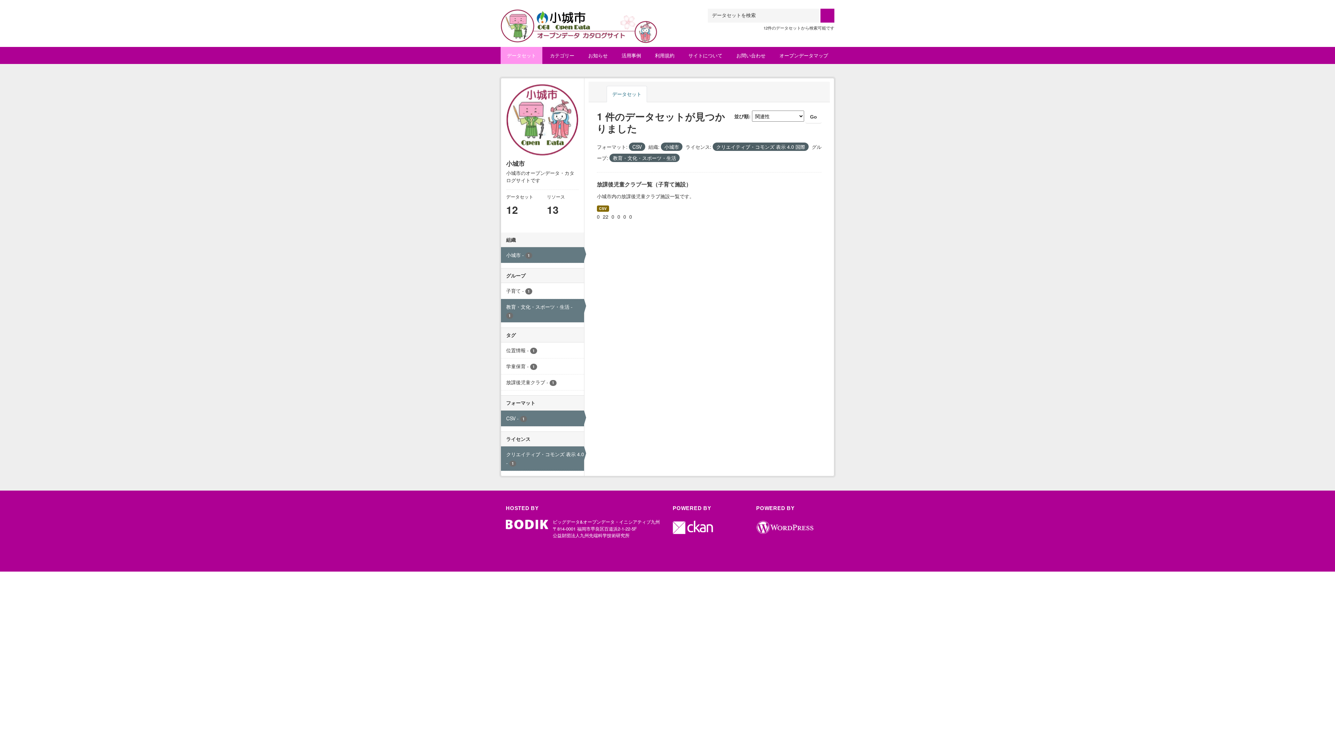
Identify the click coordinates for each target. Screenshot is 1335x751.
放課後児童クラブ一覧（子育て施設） (644, 184)
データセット (521, 55)
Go (813, 117)
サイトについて (705, 55)
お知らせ (598, 55)
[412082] (579, 17)
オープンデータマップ (803, 55)
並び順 (741, 116)
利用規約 (664, 55)
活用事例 (631, 55)
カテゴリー (562, 55)
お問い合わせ (751, 55)
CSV (603, 208)
